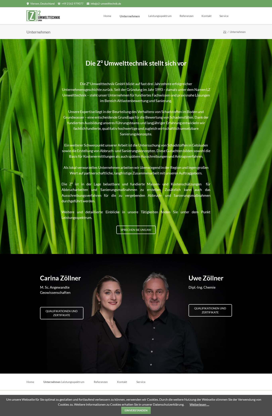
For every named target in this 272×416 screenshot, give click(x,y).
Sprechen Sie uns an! (136, 229)
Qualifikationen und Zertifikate (62, 313)
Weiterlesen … (199, 404)
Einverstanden (136, 410)
